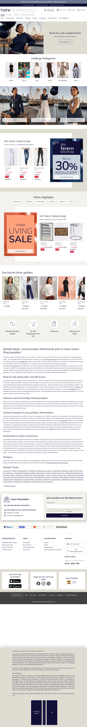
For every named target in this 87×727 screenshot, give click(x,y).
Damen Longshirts (47, 482)
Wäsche (27, 18)
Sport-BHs (7, 477)
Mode (3, 15)
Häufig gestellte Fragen (9, 542)
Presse (46, 545)
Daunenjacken (22, 471)
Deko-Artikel (74, 471)
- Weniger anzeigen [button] (9, 486)
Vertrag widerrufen (16, 595)
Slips (65, 475)
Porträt (46, 542)
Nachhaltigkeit (48, 547)
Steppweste (18, 479)
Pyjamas (14, 471)
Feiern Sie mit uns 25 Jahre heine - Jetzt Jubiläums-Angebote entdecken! (43, 2)
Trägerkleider (26, 482)
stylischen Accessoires (51, 359)
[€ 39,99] (29, 288)
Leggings (48, 473)
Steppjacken (41, 473)
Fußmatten (29, 201)
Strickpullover (36, 482)
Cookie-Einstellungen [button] (71, 595)
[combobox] (27, 10)
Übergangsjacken (39, 475)
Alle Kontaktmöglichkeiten (76, 550)
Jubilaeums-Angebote (28, 15)
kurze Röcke (55, 477)
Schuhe (34, 18)
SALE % (16, 15)
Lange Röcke (19, 475)
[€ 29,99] (11, 288)
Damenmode (10, 18)
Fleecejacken (39, 479)
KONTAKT (68, 538)
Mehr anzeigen (69, 511)
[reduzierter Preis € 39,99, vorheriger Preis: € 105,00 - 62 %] (76, 232)
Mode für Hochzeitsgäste (37, 477)
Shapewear (65, 471)
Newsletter (26, 542)
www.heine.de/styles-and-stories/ (57, 463)
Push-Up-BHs (10, 475)
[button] (46, 157)
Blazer (78, 387)
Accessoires (43, 18)
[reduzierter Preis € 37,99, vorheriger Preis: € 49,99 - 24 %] (11, 157)
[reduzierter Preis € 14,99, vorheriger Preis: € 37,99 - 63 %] (46, 232)
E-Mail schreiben (73, 544)
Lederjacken (18, 473)
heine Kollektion (64, 18)
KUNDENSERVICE (8, 538)
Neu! (2, 18)
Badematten (41, 201)
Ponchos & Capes (57, 475)
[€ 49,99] (67, 288)
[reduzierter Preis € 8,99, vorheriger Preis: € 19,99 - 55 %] (61, 232)
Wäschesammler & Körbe (76, 475)
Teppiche (62, 201)
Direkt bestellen (7, 549)
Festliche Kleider (28, 479)
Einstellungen (44, 712)
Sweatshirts (17, 482)
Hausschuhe (56, 471)
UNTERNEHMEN (50, 538)
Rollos (48, 477)
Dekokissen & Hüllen (29, 473)
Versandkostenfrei (28, 547)
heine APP (26, 549)
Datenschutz (33, 595)
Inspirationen (53, 18)
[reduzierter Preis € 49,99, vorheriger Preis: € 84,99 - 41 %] (26, 157)
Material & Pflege (7, 547)
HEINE (25, 538)
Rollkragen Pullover (58, 473)
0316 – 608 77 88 (72, 563)
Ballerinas (10, 473)
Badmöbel (64, 420)
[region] (43, 687)
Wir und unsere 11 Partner (19, 654)
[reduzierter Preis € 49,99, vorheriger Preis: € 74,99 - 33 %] (40, 157)
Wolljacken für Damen (68, 479)
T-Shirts (48, 475)
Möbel (71, 201)
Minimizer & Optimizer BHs (20, 477)
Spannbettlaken (65, 477)
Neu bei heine (27, 545)
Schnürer (49, 471)
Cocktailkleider (72, 389)
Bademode (19, 18)
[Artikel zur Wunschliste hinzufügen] (14, 150)
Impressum (52, 595)
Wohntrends (15, 366)
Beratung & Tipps (7, 545)
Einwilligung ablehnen (36, 712)
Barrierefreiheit (42, 595)
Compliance (60, 595)
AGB (26, 595)
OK (52, 712)
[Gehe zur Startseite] (5, 10)
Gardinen (52, 201)
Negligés (73, 477)
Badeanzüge (41, 471)
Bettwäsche (17, 201)
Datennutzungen (65, 654)
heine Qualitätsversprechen (52, 549)
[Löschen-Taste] (35, 10)
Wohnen (9, 15)
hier (54, 663)
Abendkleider (23, 361)
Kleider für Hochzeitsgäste (52, 479)
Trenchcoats (32, 471)
